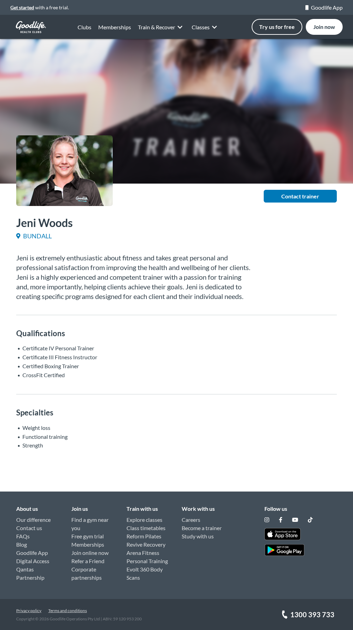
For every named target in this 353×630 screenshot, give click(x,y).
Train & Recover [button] (156, 27)
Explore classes (144, 519)
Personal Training (147, 561)
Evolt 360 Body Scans (145, 573)
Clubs (84, 27)
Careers (191, 519)
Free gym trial (87, 536)
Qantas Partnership (30, 573)
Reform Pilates (144, 536)
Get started (22, 7)
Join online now (90, 552)
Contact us (29, 528)
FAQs (23, 536)
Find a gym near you (90, 523)
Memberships (114, 27)
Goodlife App (327, 7)
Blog (21, 544)
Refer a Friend (87, 561)
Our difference (33, 519)
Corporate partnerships (86, 573)
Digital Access (32, 561)
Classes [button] (201, 27)
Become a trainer (202, 528)
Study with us (198, 536)
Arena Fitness (143, 552)
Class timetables (146, 528)
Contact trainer (300, 196)
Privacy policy (28, 610)
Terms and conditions (67, 610)
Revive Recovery (146, 544)
